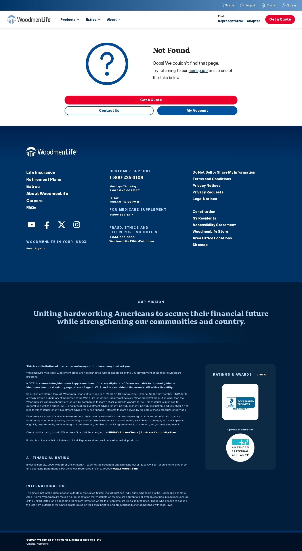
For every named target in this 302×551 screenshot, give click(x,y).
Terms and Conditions (212, 179)
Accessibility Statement (214, 225)
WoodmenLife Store (210, 231)
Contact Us (109, 110)
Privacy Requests (208, 192)
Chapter (253, 21)
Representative (230, 21)
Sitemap (200, 244)
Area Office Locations (212, 238)
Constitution (204, 211)
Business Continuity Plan (158, 432)
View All (262, 374)
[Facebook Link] (46, 224)
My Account (197, 110)
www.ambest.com (125, 468)
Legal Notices (205, 199)
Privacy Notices (206, 185)
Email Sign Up (35, 248)
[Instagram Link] (76, 224)
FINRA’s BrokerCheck (123, 432)
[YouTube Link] (31, 224)
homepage (198, 70)
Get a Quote (280, 19)
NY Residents (204, 218)
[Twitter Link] (61, 224)
